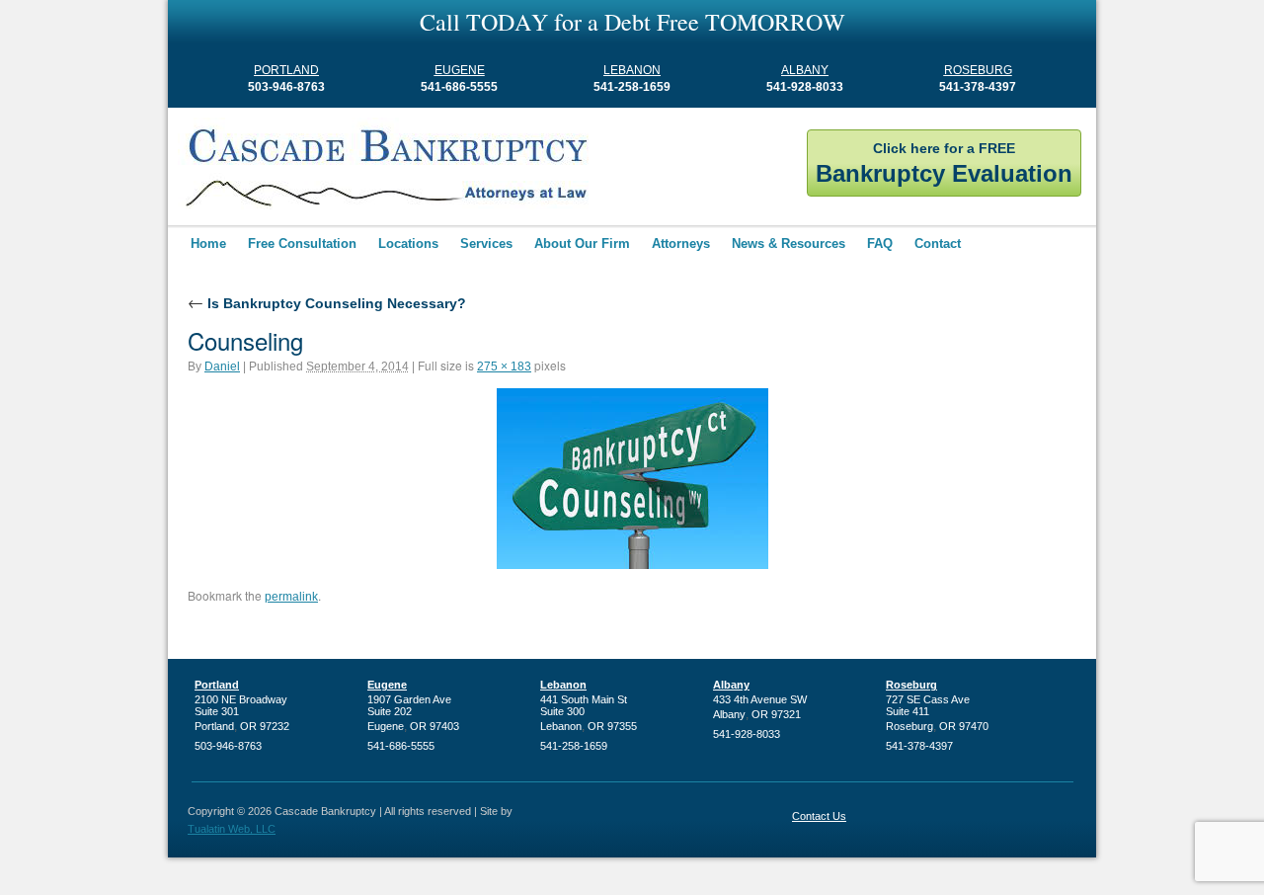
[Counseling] (632, 478)
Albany (805, 70)
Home (208, 243)
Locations (408, 243)
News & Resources (788, 243)
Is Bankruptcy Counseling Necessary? (327, 303)
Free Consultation (302, 243)
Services (486, 243)
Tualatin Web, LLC (232, 829)
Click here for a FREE (944, 163)
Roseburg (978, 70)
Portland (286, 70)
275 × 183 (504, 366)
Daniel (222, 366)
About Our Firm (582, 243)
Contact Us (819, 816)
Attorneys (681, 243)
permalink (291, 597)
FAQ (880, 243)
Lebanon (632, 70)
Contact (937, 243)
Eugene (459, 70)
